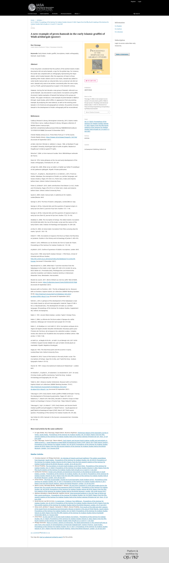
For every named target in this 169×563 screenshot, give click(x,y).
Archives (55, 14)
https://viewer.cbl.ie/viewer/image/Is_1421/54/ (61, 137)
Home (32, 20)
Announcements (66, 14)
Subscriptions (44, 14)
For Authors (118, 29)
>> (49, 533)
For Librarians (119, 32)
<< (31, 533)
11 (46, 533)
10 (44, 533)
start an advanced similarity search (51, 537)
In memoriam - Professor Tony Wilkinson (68, 501)
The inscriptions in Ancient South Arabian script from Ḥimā (65, 466)
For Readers (118, 26)
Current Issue (32, 14)
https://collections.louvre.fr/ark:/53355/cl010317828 (60, 282)
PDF (90, 81)
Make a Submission (122, 54)
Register (133, 1)
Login (139, 1)
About (77, 14)
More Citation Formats (92, 112)
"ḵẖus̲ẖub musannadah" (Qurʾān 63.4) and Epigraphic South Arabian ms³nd (69, 480)
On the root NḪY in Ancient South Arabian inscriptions (61, 517)
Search (137, 14)
